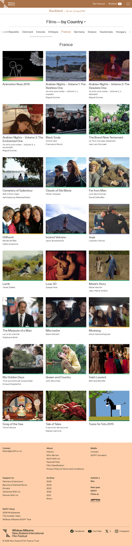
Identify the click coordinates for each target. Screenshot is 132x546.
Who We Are (53, 455)
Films (51, 21)
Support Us (8, 478)
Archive (50, 478)
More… (50, 498)
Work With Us (53, 458)
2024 (49, 485)
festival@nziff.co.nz (12, 451)
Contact (6, 448)
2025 (49, 481)
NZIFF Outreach (99, 455)
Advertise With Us (11, 491)
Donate (6, 488)
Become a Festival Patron (15, 485)
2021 (49, 495)
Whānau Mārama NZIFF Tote (17, 519)
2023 (49, 488)
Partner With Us (10, 495)
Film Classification (55, 465)
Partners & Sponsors (13, 481)
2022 (49, 491)
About (50, 448)
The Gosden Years (12, 516)
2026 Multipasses (11, 512)
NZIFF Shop (9, 509)
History (50, 451)
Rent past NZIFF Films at (95, 491)
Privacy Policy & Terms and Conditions (65, 469)
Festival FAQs (53, 462)
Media (94, 448)
